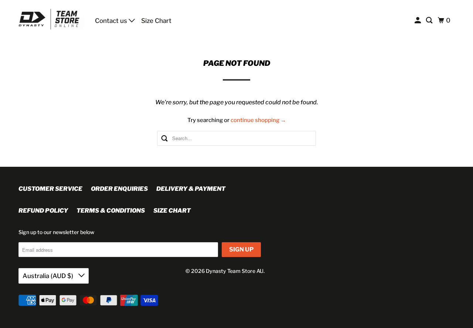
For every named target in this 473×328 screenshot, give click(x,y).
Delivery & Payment (190, 188)
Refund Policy (43, 210)
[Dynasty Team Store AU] (51, 19)
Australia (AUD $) (49, 276)
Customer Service (50, 188)
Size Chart (156, 20)
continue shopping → (258, 120)
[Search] (430, 20)
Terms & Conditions (110, 210)
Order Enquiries (119, 188)
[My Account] (418, 20)
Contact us (112, 20)
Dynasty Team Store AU (234, 271)
